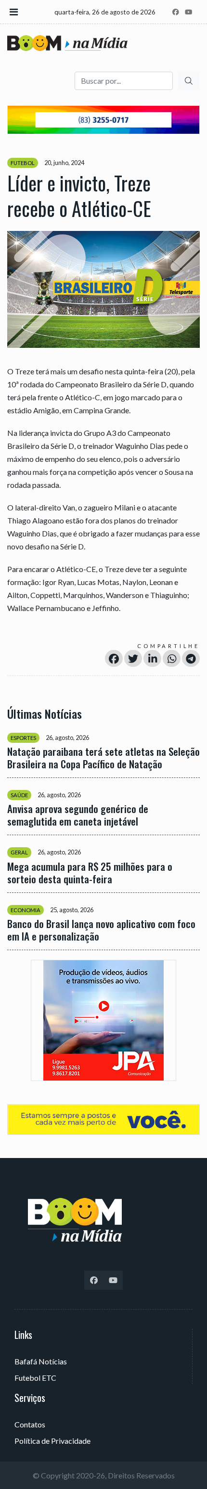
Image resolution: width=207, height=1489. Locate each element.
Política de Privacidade (52, 1440)
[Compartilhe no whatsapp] (172, 658)
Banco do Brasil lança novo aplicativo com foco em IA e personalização (101, 929)
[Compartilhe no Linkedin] (152, 658)
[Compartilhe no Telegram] (191, 658)
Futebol (23, 163)
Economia (25, 910)
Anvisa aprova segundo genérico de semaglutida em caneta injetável (77, 814)
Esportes (23, 738)
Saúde (19, 795)
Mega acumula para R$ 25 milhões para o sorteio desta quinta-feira (89, 872)
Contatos (29, 1424)
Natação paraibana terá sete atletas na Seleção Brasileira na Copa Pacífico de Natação (103, 757)
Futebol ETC (35, 1377)
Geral (19, 852)
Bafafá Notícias (40, 1361)
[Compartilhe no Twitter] (133, 658)
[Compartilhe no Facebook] (114, 658)
